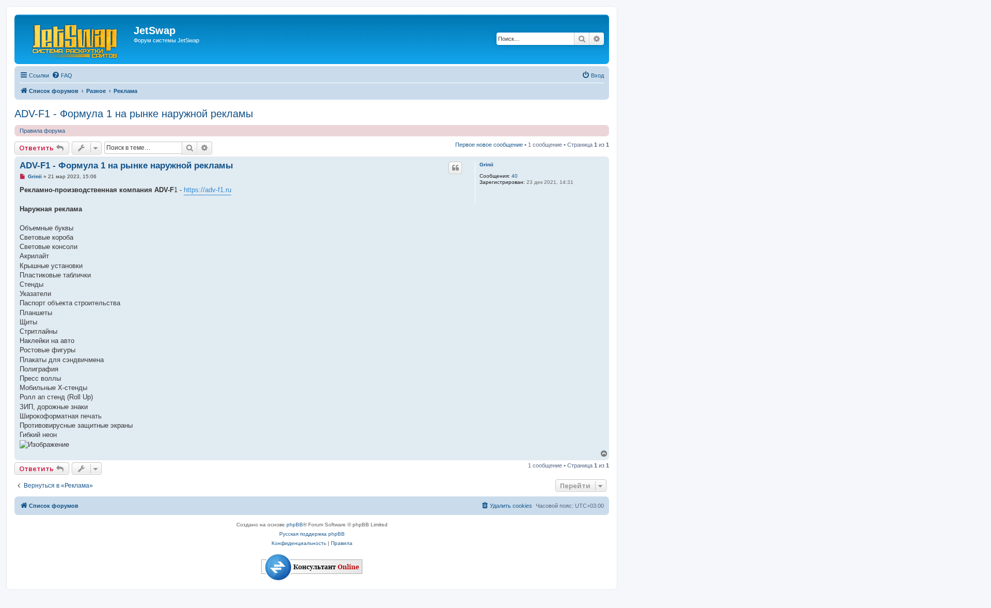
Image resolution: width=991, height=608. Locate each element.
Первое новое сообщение (489, 145)
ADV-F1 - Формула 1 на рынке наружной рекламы (133, 113)
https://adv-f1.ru (207, 190)
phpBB (294, 524)
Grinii (486, 164)
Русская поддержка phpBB (312, 534)
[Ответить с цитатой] (455, 168)
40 (515, 176)
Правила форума (42, 131)
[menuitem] (62, 75)
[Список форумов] (75, 39)
